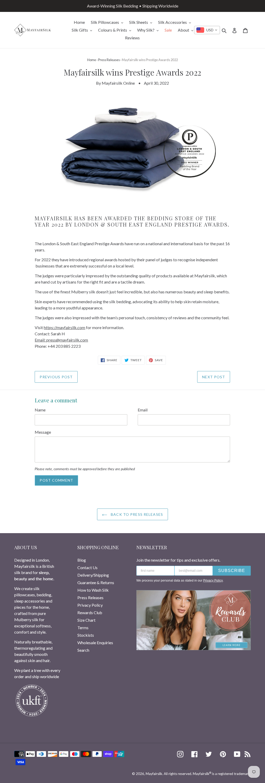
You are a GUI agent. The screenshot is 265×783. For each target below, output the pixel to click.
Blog (81, 559)
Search (83, 650)
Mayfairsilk (154, 774)
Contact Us (87, 567)
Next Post (213, 377)
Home (91, 60)
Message (43, 432)
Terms (83, 627)
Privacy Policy (90, 605)
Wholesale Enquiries (95, 642)
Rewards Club (89, 612)
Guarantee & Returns (95, 582)
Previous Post (56, 377)
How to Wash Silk (93, 590)
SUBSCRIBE (231, 570)
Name (40, 409)
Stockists (85, 635)
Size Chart (86, 620)
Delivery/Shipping (93, 574)
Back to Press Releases (136, 514)
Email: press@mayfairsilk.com (61, 339)
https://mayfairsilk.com (64, 327)
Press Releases (109, 60)
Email (143, 409)
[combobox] (207, 30)
